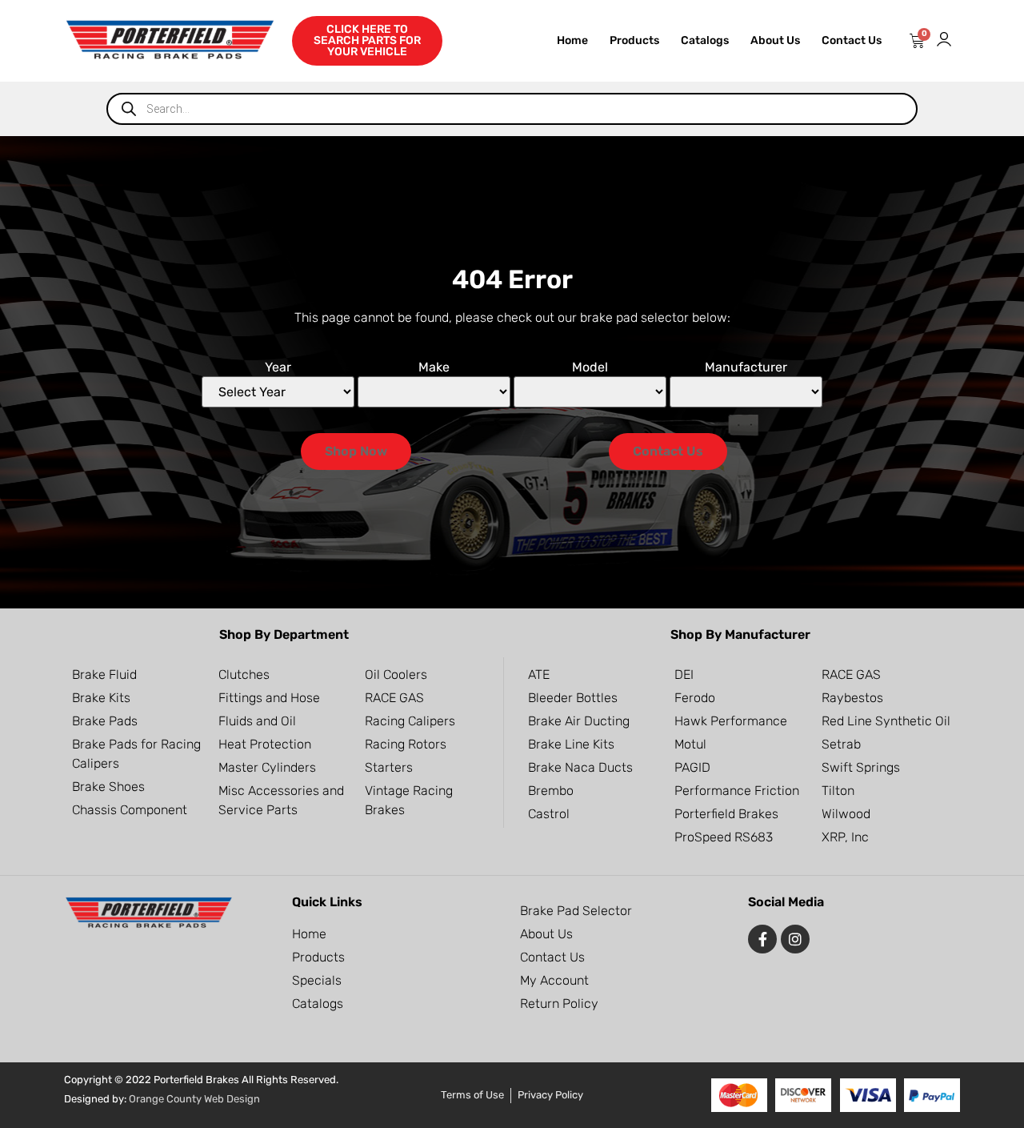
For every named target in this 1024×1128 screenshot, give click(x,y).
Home (572, 40)
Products (634, 40)
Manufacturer (746, 367)
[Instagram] (795, 939)
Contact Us (852, 40)
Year (278, 367)
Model (590, 367)
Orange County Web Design (194, 1099)
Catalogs (705, 40)
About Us (775, 40)
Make (434, 367)
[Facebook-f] (762, 939)
